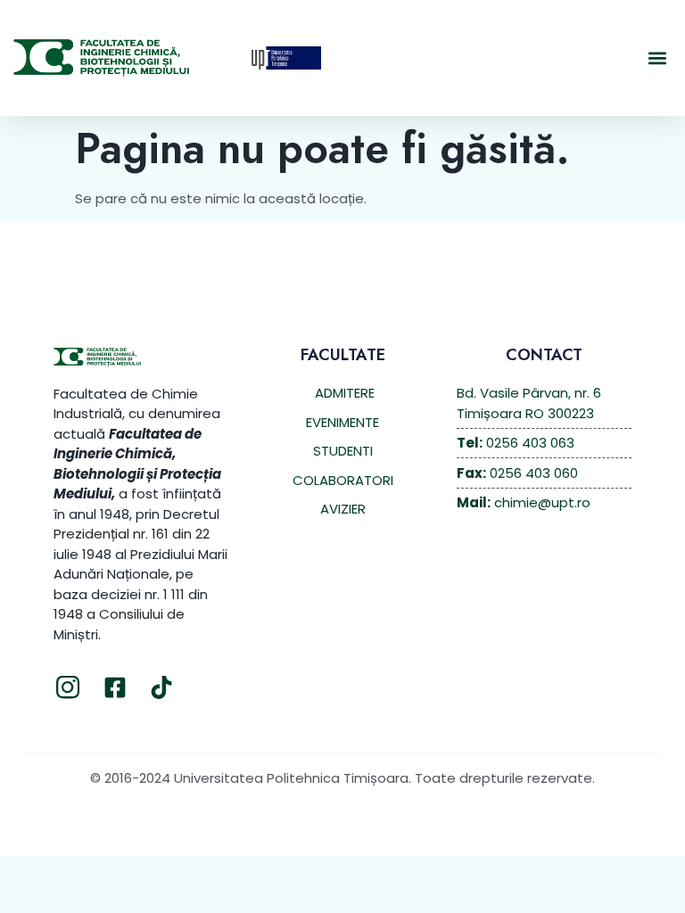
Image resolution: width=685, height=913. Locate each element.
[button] (657, 58)
